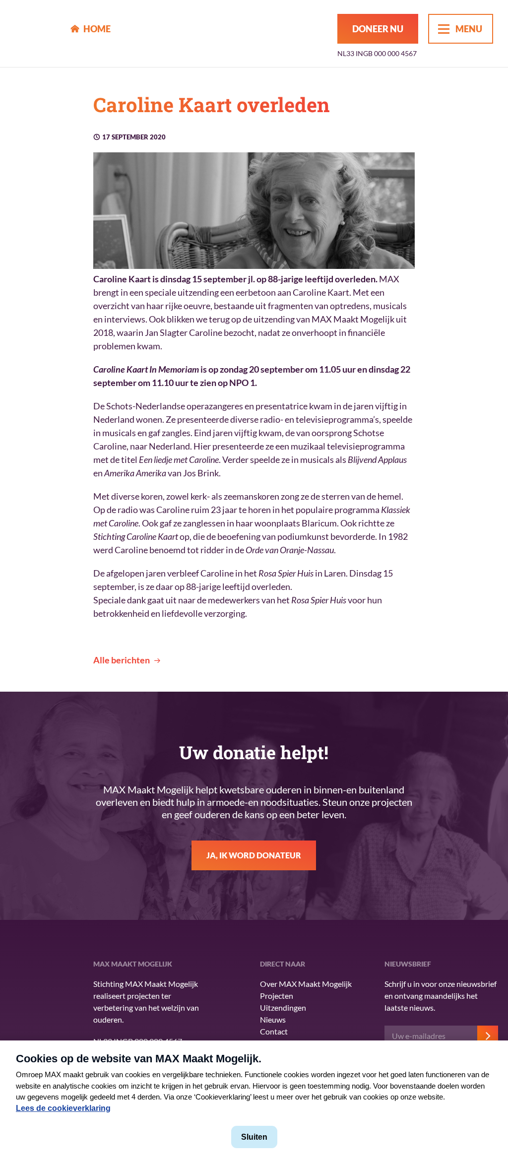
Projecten (276, 995)
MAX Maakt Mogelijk (35, 33)
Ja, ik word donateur (253, 855)
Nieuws (273, 1019)
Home (97, 28)
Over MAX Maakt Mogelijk (306, 983)
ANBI (30, 1022)
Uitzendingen (283, 1007)
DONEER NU (377, 28)
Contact (274, 1031)
